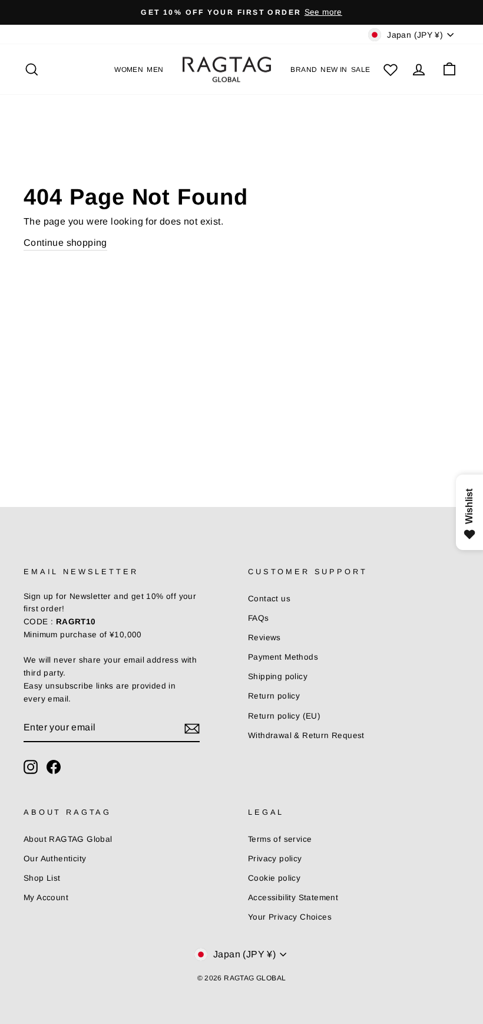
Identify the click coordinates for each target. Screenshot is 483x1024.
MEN (155, 69)
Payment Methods (283, 657)
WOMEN (128, 69)
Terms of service (280, 839)
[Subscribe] (192, 728)
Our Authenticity (55, 858)
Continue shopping (65, 243)
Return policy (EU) (284, 716)
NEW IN (333, 69)
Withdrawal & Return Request (306, 735)
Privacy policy (275, 858)
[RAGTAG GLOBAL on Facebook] (54, 767)
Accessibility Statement (293, 897)
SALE (360, 69)
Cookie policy (274, 878)
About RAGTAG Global (68, 839)
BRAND (303, 69)
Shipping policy (277, 676)
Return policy (274, 696)
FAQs (258, 618)
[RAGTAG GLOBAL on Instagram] (31, 767)
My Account (46, 897)
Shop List (42, 878)
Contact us (269, 598)
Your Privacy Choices (290, 917)
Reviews (264, 637)
